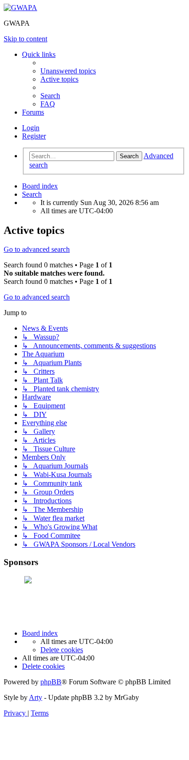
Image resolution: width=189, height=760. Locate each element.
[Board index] (20, 7)
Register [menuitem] (34, 136)
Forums (33, 112)
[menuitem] (68, 71)
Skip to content (25, 39)
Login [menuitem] (30, 128)
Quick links (39, 54)
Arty (35, 697)
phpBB (50, 682)
